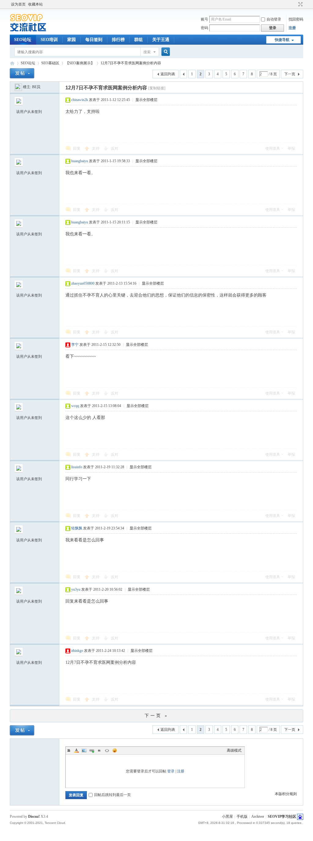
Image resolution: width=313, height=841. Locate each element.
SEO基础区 (50, 63)
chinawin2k (79, 100)
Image (84, 750)
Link (92, 750)
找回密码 (296, 19)
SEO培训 (49, 39)
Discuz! (34, 816)
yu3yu (75, 589)
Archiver (257, 816)
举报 (291, 148)
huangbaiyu (79, 161)
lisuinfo (76, 467)
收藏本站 (35, 4)
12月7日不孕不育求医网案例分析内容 (131, 63)
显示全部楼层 (146, 100)
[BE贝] (18, 87)
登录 (171, 771)
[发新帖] (22, 73)
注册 (292, 28)
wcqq (75, 406)
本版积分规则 (286, 794)
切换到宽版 (299, 4)
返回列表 (167, 74)
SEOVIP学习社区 (12, 63)
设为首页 (18, 4)
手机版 (242, 816)
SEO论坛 (22, 39)
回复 (76, 148)
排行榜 (118, 39)
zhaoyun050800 (82, 283)
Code (107, 750)
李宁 (75, 344)
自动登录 (274, 19)
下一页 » (156, 715)
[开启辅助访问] (294, 4)
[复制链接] (156, 88)
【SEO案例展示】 (79, 63)
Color (76, 750)
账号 (204, 19)
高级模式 (234, 750)
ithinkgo (77, 651)
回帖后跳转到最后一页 (112, 795)
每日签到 (93, 39)
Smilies (115, 750)
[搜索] (165, 51)
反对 (114, 148)
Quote (99, 750)
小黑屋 (227, 816)
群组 (138, 39)
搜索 (147, 52)
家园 (71, 39)
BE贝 (36, 87)
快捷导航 (282, 40)
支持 (96, 148)
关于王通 (160, 39)
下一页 (289, 74)
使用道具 (272, 148)
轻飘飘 (76, 528)
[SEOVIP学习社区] (33, 31)
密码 (204, 28)
